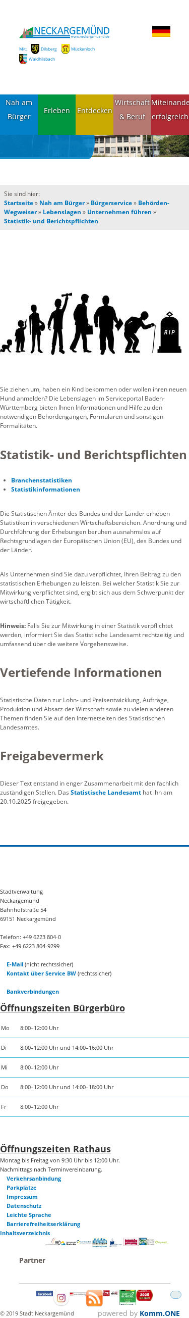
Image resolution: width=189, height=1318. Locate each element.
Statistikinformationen (45, 489)
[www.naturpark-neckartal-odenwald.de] (147, 1243)
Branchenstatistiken (41, 480)
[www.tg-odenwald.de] (162, 1242)
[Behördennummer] (53, 1243)
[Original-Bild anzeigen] (94, 323)
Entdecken (94, 110)
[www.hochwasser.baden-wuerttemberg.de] (100, 1245)
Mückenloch (83, 49)
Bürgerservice (111, 203)
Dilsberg (49, 49)
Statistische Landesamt (106, 792)
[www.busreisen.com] (127, 1302)
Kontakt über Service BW (41, 973)
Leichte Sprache (29, 1214)
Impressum (22, 1196)
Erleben (57, 110)
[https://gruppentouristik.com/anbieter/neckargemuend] (111, 1294)
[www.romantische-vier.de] (115, 1245)
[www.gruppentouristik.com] (144, 1298)
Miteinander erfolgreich (170, 109)
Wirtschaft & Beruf (132, 109)
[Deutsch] (161, 35)
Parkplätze (22, 1187)
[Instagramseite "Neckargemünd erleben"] (61, 1304)
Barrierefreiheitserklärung (43, 1224)
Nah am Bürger (19, 109)
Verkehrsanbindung (34, 1178)
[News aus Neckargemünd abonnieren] (94, 1304)
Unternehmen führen (119, 212)
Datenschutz (24, 1205)
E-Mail (15, 964)
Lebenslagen (62, 212)
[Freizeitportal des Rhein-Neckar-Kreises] (84, 1242)
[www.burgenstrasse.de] (131, 1243)
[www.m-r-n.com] (69, 1246)
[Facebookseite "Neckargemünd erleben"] (44, 1294)
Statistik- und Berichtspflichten (51, 221)
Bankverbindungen (33, 991)
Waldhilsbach (42, 59)
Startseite (18, 203)
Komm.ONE (160, 1313)
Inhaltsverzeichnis (25, 1233)
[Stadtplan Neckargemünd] (78, 1294)
